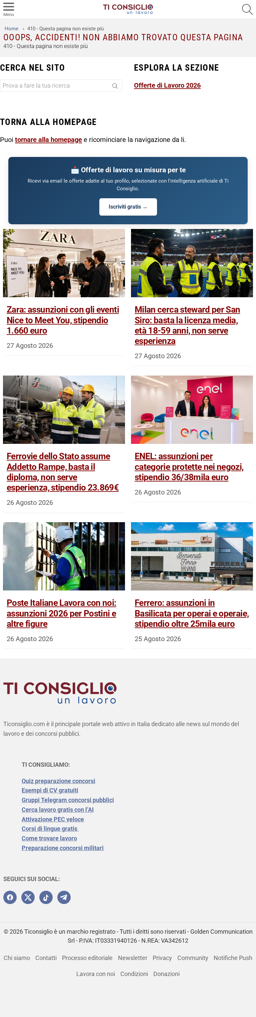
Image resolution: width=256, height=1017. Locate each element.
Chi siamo (17, 957)
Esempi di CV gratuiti (50, 790)
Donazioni (166, 973)
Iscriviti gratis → (128, 207)
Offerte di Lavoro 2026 (167, 85)
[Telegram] (64, 897)
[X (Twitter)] (28, 897)
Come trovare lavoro (49, 838)
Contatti (46, 957)
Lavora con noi (95, 973)
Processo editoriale (87, 957)
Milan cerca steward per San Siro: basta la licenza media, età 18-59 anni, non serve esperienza (187, 325)
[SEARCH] (247, 9)
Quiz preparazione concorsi (58, 780)
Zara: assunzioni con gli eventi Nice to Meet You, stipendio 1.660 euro (63, 320)
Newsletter (132, 957)
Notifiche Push (233, 957)
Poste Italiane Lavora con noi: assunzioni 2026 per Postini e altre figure (61, 613)
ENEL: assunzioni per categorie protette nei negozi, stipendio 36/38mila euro (189, 466)
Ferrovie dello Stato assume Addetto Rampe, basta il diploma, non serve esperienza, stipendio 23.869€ (63, 472)
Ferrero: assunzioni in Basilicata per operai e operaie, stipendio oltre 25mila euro (192, 613)
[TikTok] (46, 897)
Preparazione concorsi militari (63, 847)
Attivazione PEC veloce (53, 819)
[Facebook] (10, 897)
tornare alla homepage (48, 140)
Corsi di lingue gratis (50, 828)
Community (192, 957)
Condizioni (134, 973)
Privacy (162, 957)
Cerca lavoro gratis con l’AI (58, 809)
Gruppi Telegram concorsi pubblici (68, 799)
